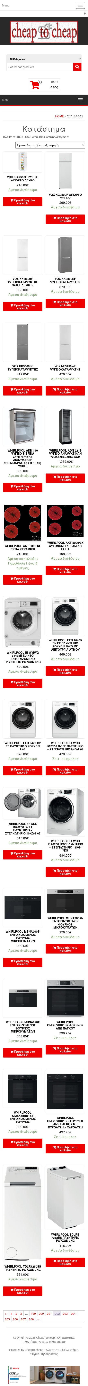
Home (59, 116)
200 (41, 1313)
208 (31, 1319)
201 (49, 1313)
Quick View (40, 157)
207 (23, 1319)
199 (33, 1313)
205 (7, 1319)
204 (73, 1313)
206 (15, 1319)
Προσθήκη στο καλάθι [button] (24, 201)
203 (65, 1313)
